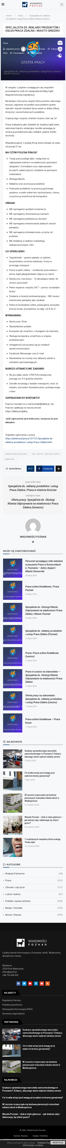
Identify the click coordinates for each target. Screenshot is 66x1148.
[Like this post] (31, 469)
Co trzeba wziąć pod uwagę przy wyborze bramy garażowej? (32, 1097)
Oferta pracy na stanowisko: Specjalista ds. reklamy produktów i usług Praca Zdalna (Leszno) (43, 699)
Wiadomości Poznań (36, 49)
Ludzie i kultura (34, 894)
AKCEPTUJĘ (58, 1143)
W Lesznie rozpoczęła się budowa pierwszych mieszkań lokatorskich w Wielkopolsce (42, 798)
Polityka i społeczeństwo (34, 901)
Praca (20, 16)
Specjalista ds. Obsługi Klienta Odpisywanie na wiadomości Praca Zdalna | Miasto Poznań (43, 610)
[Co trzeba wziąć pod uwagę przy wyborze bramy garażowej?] (12, 781)
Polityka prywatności (12, 1005)
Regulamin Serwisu (11, 1000)
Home (9, 16)
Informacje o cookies (33, 1145)
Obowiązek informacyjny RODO (17, 1009)
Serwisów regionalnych (13, 1014)
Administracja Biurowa (16, 454)
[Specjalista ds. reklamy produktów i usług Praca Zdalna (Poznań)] (12, 634)
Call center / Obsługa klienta (45, 454)
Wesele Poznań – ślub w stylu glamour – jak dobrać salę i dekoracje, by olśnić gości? (44, 820)
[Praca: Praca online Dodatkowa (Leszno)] (12, 656)
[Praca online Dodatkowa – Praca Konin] (12, 723)
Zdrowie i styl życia (34, 887)
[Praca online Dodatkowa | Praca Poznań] (12, 590)
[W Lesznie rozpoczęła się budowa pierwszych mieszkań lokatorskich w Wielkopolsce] (12, 803)
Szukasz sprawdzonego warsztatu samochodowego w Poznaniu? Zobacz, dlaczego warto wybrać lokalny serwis (43, 754)
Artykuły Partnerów (34, 873)
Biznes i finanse (34, 914)
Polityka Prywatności (47, 1143)
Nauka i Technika (34, 908)
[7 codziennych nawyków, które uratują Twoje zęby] (12, 847)
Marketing (10, 459)
